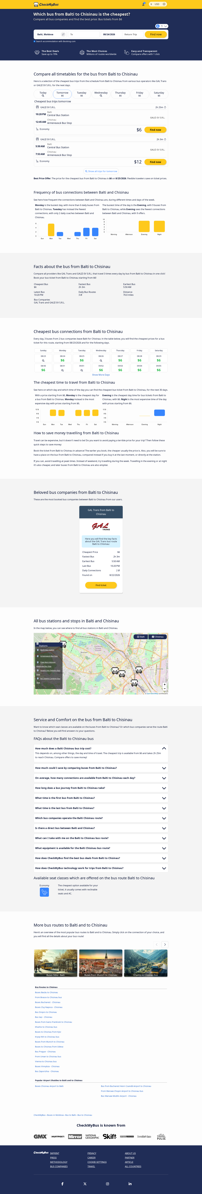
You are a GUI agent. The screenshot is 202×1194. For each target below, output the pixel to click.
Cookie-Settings (97, 1162)
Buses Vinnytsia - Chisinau (47, 1066)
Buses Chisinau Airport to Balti (49, 1086)
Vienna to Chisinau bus (46, 1061)
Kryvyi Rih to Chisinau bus (47, 1036)
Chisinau (159, 637)
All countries (133, 1166)
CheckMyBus (39, 1115)
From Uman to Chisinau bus (48, 1056)
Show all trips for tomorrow (102, 171)
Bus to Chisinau (85, 1115)
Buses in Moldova (55, 1115)
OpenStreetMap (152, 693)
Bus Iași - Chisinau (43, 1017)
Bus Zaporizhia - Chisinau (47, 1071)
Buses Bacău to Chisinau (46, 992)
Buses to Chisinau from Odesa (49, 1046)
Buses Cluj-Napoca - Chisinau (48, 1007)
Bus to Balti (70, 1115)
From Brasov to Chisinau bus (48, 997)
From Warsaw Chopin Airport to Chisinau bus (122, 1091)
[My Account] (143, 4)
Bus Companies (59, 1166)
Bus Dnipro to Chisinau (46, 1012)
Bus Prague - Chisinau (45, 1051)
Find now (155, 129)
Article (129, 1162)
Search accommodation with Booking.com (55, 41)
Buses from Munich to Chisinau (49, 1041)
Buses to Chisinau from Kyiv (48, 1032)
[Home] (46, 4)
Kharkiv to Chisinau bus (46, 1027)
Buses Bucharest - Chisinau (47, 1002)
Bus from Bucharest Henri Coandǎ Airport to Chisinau (126, 1086)
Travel (91, 1166)
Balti (142, 637)
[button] (139, 670)
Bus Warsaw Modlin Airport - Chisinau (118, 1096)
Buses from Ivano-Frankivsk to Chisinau (53, 1022)
